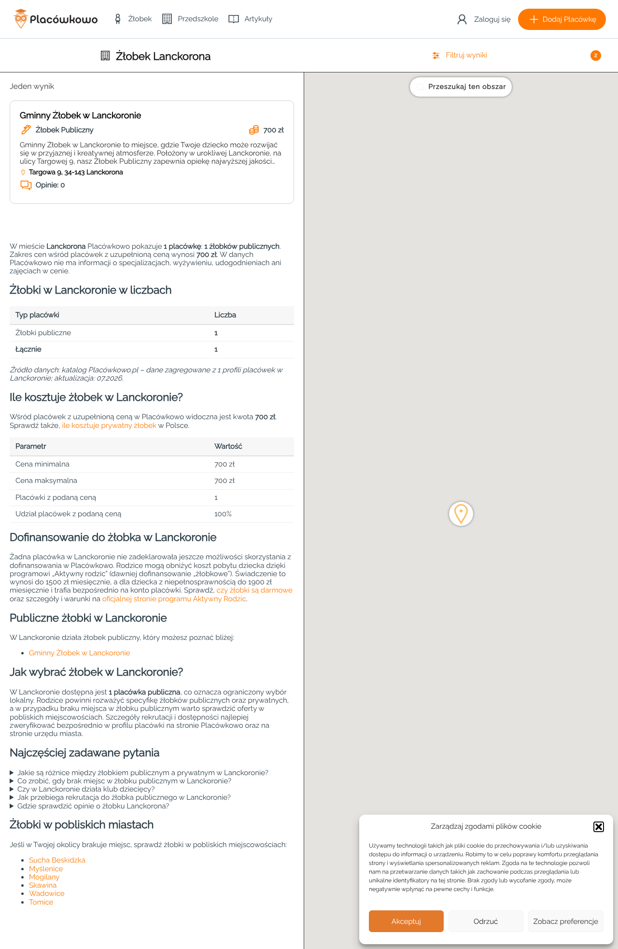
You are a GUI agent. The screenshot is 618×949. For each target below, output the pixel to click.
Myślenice (46, 868)
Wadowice (47, 893)
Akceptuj (406, 921)
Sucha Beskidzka (57, 860)
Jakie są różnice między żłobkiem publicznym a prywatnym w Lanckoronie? (142, 773)
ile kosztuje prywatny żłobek (109, 425)
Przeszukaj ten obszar (467, 87)
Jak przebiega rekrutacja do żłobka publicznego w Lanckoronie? (124, 797)
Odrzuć (486, 921)
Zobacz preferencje (566, 921)
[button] (599, 827)
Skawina (42, 885)
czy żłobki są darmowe (254, 590)
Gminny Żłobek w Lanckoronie (80, 116)
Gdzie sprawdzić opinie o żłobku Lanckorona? (93, 806)
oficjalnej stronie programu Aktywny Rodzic (174, 599)
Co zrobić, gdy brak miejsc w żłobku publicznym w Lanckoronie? (124, 781)
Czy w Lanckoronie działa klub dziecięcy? (85, 789)
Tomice (41, 902)
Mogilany (44, 877)
